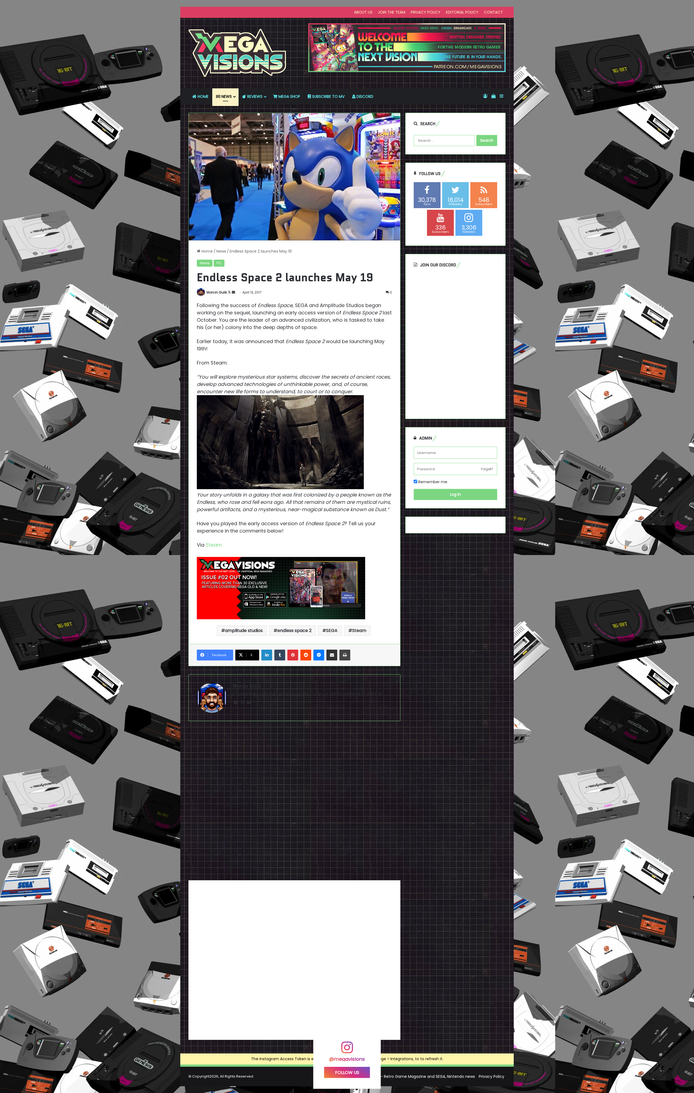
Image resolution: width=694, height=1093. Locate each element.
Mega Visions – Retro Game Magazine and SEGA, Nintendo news (415, 1076)
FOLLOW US (347, 1072)
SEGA (332, 630)
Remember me (432, 482)
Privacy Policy (491, 1076)
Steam (214, 544)
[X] (242, 702)
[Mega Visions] (237, 53)
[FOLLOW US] (347, 1050)
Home (206, 251)
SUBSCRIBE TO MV (328, 96)
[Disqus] (294, 802)
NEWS (226, 96)
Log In (455, 494)
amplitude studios (244, 630)
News (221, 251)
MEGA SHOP (288, 96)
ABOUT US (363, 12)
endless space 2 (294, 630)
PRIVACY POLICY (426, 12)
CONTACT (493, 12)
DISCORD (364, 96)
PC (219, 263)
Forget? (487, 469)
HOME (202, 96)
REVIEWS (254, 96)
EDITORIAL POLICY (462, 12)
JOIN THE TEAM (391, 12)
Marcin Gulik (217, 292)
